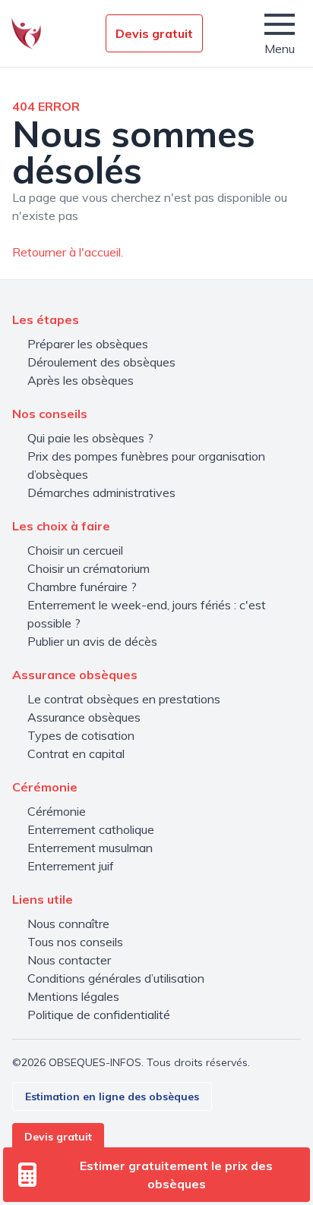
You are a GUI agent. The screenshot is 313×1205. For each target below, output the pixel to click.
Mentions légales (73, 996)
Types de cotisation (80, 735)
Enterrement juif (70, 865)
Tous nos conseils (75, 941)
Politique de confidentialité (98, 1014)
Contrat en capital (76, 753)
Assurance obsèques (84, 717)
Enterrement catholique (90, 829)
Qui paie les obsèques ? (90, 437)
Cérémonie (56, 811)
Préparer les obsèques (87, 343)
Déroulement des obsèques (101, 362)
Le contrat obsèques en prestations (123, 698)
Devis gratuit (154, 33)
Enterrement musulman (90, 847)
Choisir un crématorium (88, 568)
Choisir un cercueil (75, 550)
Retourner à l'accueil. (67, 252)
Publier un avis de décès (92, 641)
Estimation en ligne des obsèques (112, 1096)
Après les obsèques (80, 380)
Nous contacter (69, 959)
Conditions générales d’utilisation (115, 978)
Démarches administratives (101, 492)
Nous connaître (68, 923)
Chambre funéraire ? (82, 586)
